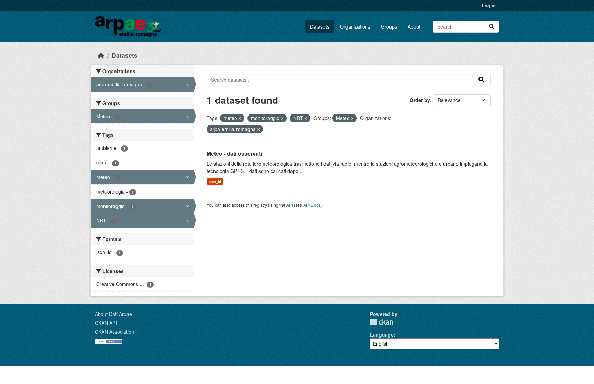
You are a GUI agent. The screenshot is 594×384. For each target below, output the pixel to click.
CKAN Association (114, 331)
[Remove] (240, 118)
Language (382, 334)
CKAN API (106, 322)
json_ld (215, 181)
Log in (489, 5)
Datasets (319, 26)
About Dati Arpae (113, 313)
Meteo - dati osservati (234, 153)
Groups (389, 26)
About (414, 26)
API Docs (311, 205)
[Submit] (491, 27)
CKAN (381, 322)
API (289, 205)
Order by (420, 100)
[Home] (101, 55)
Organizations (355, 26)
